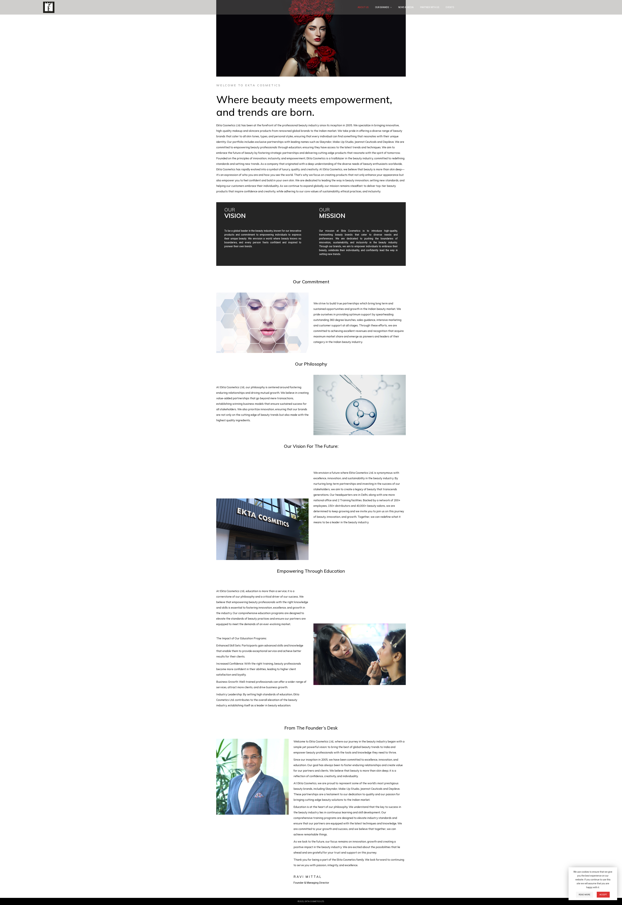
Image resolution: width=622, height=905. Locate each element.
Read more (584, 894)
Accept (603, 894)
